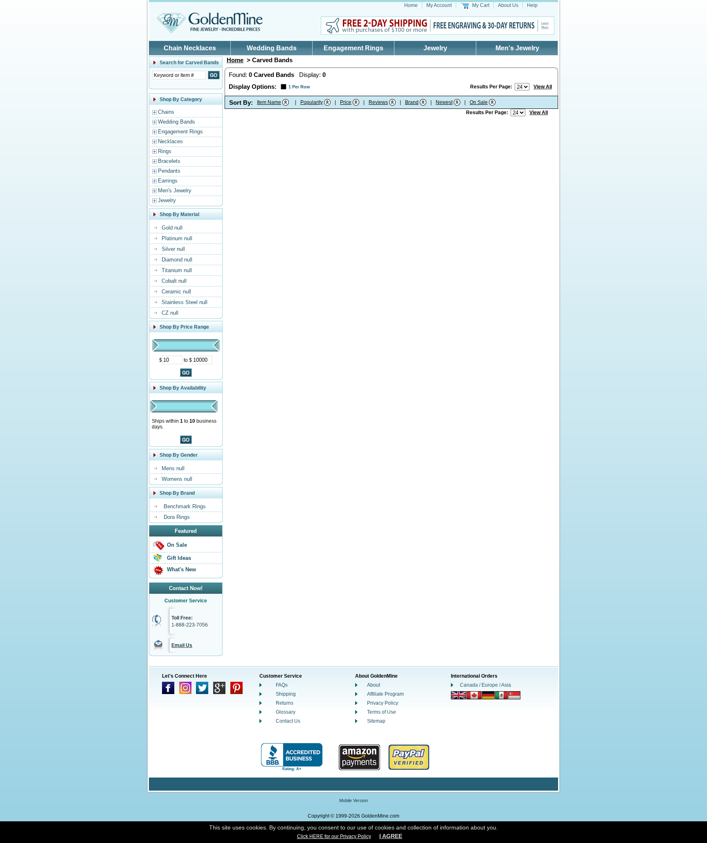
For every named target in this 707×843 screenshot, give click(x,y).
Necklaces (170, 141)
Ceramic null (176, 292)
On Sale (177, 545)
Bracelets (169, 161)
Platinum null (177, 238)
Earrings (168, 181)
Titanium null (177, 270)
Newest (444, 102)
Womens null (177, 479)
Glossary (285, 712)
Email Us (181, 645)
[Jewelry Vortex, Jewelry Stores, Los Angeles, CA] (291, 757)
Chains (166, 112)
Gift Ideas (179, 558)
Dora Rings (177, 517)
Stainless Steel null (184, 302)
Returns (284, 703)
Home (411, 5)
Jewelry (435, 48)
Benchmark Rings (185, 506)
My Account (439, 5)
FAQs (282, 685)
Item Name (269, 102)
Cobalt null (174, 281)
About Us (508, 5)
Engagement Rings (353, 48)
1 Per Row (299, 86)
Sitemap (376, 721)
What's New (181, 569)
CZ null (170, 313)
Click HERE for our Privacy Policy (334, 836)
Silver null (173, 249)
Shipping (286, 694)
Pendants (169, 171)
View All (543, 87)
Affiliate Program (385, 694)
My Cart (480, 5)
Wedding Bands (272, 48)
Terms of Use (381, 712)
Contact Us (288, 721)
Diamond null (177, 260)
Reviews (378, 102)
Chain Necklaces (190, 48)
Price (345, 102)
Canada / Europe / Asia (485, 685)
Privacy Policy (382, 703)
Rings (164, 151)
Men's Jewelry (517, 48)
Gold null (172, 228)
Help (532, 5)
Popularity (311, 102)
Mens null (173, 468)
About (373, 685)
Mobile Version (353, 800)
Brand (412, 102)
